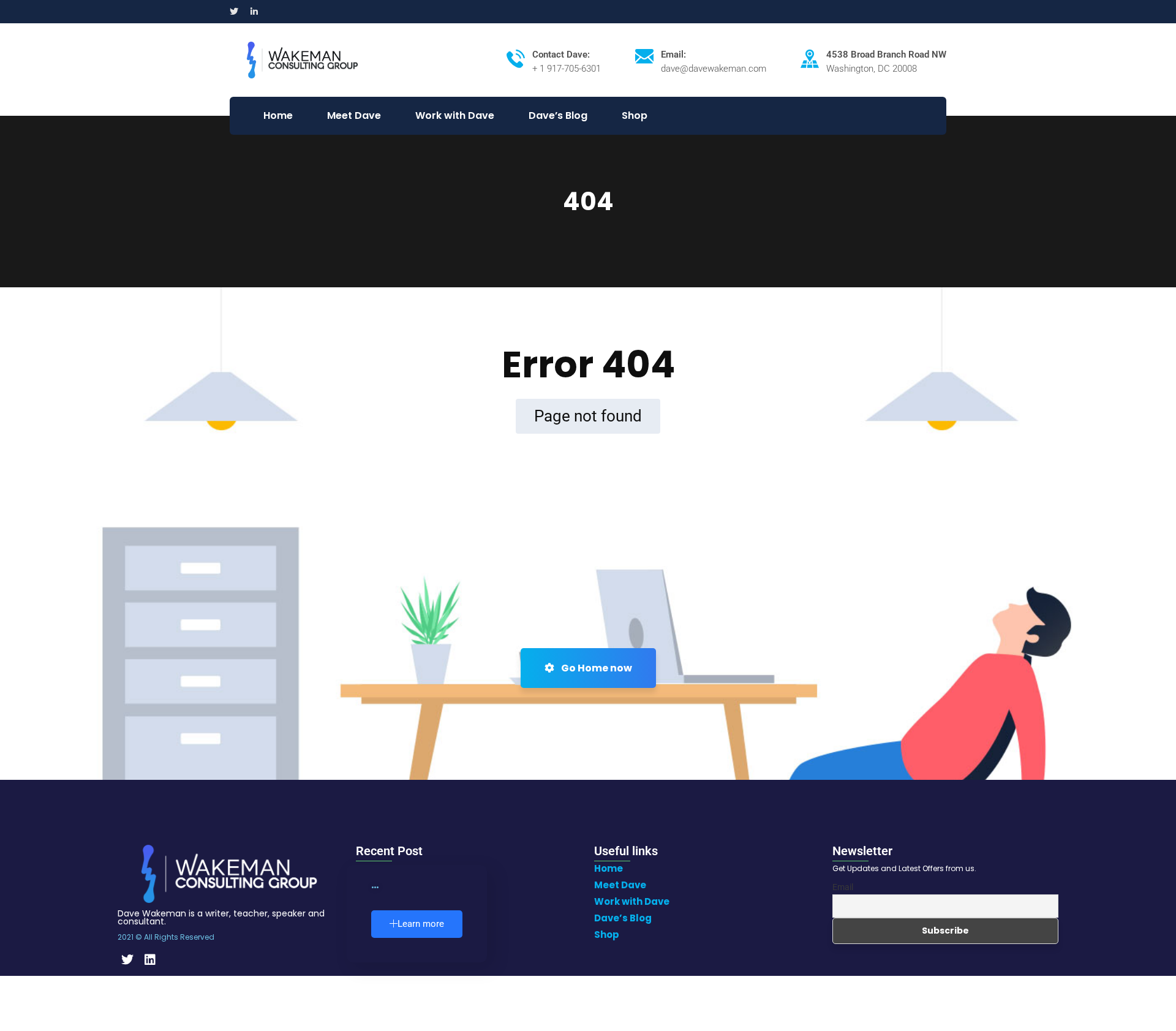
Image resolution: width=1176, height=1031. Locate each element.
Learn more (421, 923)
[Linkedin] (150, 960)
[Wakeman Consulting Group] (302, 59)
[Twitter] (127, 960)
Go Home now (595, 668)
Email (842, 887)
